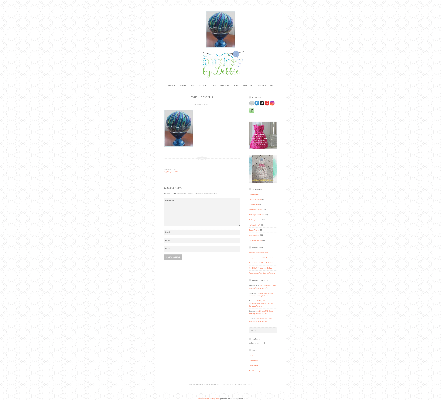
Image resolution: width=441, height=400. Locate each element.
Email (168, 240)
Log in (251, 355)
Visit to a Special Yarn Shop (258, 253)
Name (168, 232)
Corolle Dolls (253, 194)
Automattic (246, 385)
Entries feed (253, 361)
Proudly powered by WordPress (204, 385)
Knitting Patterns (207, 86)
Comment (170, 200)
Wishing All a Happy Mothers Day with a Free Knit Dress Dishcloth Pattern (261, 303)
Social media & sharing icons (209, 398)
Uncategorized (254, 235)
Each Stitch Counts (229, 86)
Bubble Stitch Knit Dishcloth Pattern (262, 263)
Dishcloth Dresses (255, 199)
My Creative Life (254, 225)
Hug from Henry (265, 86)
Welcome (172, 86)
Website (169, 249)
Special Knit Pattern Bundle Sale (260, 268)
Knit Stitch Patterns (256, 210)
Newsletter (248, 86)
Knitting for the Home (257, 215)
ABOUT (183, 86)
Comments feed (254, 366)
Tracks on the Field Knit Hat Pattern (262, 273)
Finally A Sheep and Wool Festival (261, 258)
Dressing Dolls (254, 204)
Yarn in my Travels (255, 240)
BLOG (192, 86)
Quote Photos (254, 230)
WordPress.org (254, 371)
